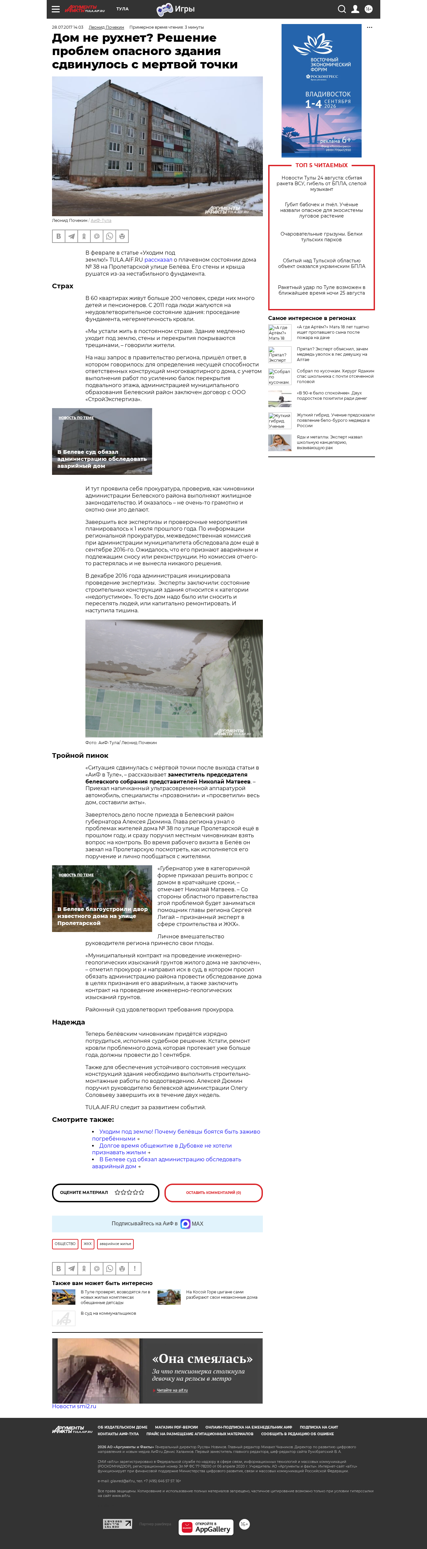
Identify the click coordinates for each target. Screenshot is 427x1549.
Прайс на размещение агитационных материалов (200, 1434)
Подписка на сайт (319, 1427)
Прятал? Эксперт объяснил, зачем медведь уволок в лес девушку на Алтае (332, 354)
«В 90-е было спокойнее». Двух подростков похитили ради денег (332, 395)
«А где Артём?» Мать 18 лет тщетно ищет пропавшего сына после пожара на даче (333, 332)
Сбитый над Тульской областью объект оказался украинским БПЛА (321, 263)
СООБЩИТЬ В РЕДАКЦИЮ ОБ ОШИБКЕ (297, 1434)
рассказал (159, 260)
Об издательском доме (122, 1427)
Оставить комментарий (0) (213, 1193)
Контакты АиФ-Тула (118, 1434)
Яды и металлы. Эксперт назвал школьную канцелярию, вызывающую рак (330, 442)
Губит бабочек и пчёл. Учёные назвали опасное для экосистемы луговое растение (321, 210)
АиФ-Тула (101, 220)
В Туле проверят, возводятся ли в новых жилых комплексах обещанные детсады (115, 1297)
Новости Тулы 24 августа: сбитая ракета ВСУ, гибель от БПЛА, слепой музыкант (322, 183)
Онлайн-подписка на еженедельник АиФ (248, 1427)
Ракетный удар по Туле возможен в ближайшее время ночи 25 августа (322, 290)
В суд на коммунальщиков (108, 1313)
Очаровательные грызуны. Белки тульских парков (322, 237)
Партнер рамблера (155, 1524)
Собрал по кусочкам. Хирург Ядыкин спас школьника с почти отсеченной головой (335, 376)
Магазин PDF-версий (176, 1427)
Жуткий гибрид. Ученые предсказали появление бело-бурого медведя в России (336, 420)
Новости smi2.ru (74, 1406)
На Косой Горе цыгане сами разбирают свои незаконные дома (222, 1294)
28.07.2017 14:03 (67, 27)
